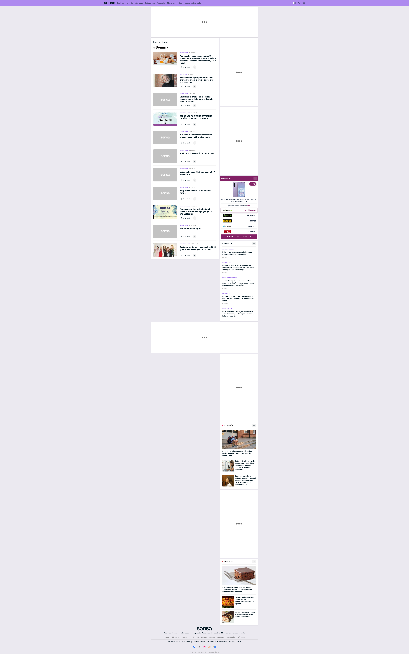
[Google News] (215, 647)
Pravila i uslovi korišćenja (184, 642)
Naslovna (156, 42)
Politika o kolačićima (207, 642)
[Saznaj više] (254, 425)
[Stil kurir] (198, 637)
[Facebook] (194, 647)
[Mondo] (175, 637)
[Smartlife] (220, 637)
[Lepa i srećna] (212, 637)
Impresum (171, 642)
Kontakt (196, 642)
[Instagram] (204, 647)
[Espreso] (184, 637)
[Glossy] (204, 637)
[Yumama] (230, 637)
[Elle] (191, 637)
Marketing (232, 642)
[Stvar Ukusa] (241, 637)
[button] (185, 67)
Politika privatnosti (221, 642)
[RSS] (209, 647)
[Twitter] (199, 647)
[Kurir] (166, 637)
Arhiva (239, 642)
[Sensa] (110, 3)
